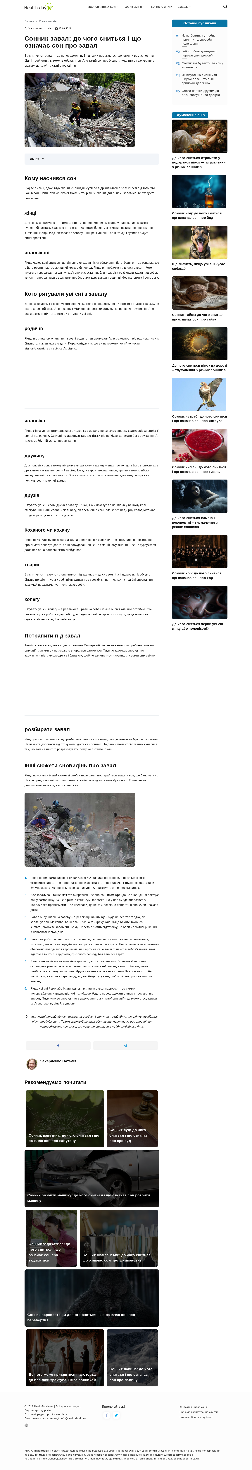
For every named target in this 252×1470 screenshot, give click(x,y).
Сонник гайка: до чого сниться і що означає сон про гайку (199, 317)
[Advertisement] (56, 380)
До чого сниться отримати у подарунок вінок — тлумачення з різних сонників (199, 162)
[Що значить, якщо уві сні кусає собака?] (199, 256)
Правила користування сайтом (198, 1411)
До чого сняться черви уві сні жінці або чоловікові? (197, 626)
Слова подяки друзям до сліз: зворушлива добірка (201, 93)
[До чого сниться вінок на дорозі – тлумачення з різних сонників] (199, 358)
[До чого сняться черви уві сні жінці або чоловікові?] (199, 616)
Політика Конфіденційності (196, 1417)
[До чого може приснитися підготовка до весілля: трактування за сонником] (65, 1384)
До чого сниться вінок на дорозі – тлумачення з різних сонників (199, 368)
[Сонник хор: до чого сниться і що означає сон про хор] (199, 565)
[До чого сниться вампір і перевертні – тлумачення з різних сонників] (199, 510)
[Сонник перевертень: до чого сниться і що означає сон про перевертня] (92, 1324)
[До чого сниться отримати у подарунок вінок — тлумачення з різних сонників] (199, 150)
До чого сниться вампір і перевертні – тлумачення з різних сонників (195, 522)
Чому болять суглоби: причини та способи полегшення (198, 39)
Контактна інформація (193, 1406)
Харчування (133, 7)
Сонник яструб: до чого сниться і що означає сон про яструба (199, 418)
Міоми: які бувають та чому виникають (202, 65)
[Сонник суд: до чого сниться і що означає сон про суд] (132, 1145)
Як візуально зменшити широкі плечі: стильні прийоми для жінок (199, 79)
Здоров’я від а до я (102, 7)
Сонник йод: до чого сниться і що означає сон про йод (198, 215)
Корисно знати (161, 7)
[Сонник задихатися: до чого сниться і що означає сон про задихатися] (51, 1264)
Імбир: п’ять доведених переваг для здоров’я (199, 53)
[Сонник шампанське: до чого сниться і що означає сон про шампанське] (119, 1264)
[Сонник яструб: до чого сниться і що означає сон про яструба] (199, 408)
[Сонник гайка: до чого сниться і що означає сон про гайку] (199, 307)
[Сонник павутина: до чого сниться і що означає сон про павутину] (65, 1145)
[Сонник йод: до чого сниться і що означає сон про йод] (199, 205)
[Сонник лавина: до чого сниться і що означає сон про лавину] (132, 1384)
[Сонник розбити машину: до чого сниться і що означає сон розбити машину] (92, 1204)
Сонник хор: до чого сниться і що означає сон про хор (198, 575)
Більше (183, 7)
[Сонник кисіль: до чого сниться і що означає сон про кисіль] (199, 459)
